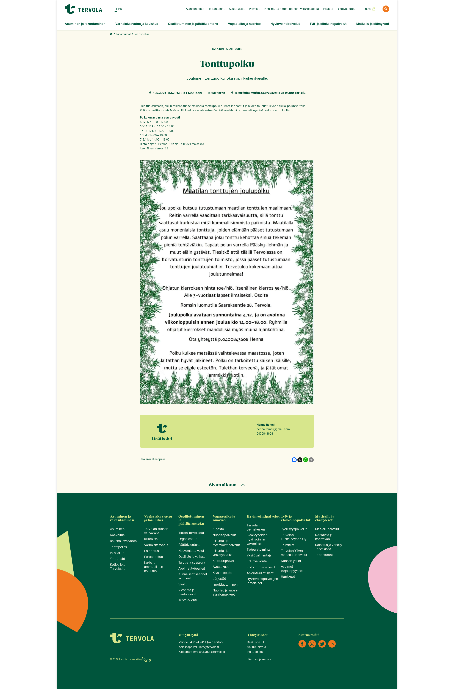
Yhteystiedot (346, 8)
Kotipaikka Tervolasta (117, 566)
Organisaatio (187, 539)
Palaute (328, 8)
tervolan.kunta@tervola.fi (208, 652)
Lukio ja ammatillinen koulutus (153, 567)
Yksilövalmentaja (259, 555)
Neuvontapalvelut (191, 551)
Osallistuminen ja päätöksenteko (193, 24)
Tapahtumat (217, 8)
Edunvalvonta (257, 561)
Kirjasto (218, 529)
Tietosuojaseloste (259, 659)
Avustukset (221, 567)
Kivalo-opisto (222, 573)
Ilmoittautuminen (225, 584)
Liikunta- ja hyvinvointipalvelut (226, 543)
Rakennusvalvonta (123, 541)
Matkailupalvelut (327, 529)
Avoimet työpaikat (191, 568)
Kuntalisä (151, 539)
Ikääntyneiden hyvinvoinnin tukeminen (257, 539)
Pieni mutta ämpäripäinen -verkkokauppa (291, 8)
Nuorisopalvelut (224, 535)
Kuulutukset (237, 8)
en (120, 8)
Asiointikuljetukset (260, 573)
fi (116, 8)
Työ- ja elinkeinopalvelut (328, 24)
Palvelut (254, 8)
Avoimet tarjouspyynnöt (292, 568)
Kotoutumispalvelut (261, 567)
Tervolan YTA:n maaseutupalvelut (294, 553)
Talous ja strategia (191, 562)
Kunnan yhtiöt (291, 561)
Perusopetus (153, 557)
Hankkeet (288, 576)
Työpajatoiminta (258, 549)
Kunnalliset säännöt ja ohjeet (192, 576)
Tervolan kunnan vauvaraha (156, 531)
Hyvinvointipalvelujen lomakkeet (262, 581)
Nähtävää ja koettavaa (324, 537)
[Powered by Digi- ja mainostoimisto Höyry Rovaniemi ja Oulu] (140, 658)
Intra (367, 8)
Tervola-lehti (187, 600)
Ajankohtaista (195, 8)
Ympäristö (117, 559)
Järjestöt (219, 578)
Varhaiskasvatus (156, 545)
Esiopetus (151, 551)
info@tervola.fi (209, 647)
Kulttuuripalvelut (225, 561)
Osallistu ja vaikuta (192, 556)
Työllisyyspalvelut (294, 529)
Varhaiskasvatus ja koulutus (136, 24)
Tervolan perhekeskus (256, 527)
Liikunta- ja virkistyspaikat (223, 553)
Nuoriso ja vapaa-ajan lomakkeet (226, 592)
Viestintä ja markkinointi (187, 592)
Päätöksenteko (189, 545)
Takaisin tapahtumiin (227, 49)
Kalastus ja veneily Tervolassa (328, 547)
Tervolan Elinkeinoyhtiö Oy (293, 537)
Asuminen (117, 529)
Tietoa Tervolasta (191, 533)
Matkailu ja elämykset (372, 24)
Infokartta (117, 553)
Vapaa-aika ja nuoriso (244, 24)
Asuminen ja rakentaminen (85, 24)
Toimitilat (287, 545)
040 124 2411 (197, 642)
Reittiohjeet (255, 652)
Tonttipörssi (119, 547)
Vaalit (182, 584)
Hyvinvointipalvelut (285, 24)
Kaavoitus (117, 535)
